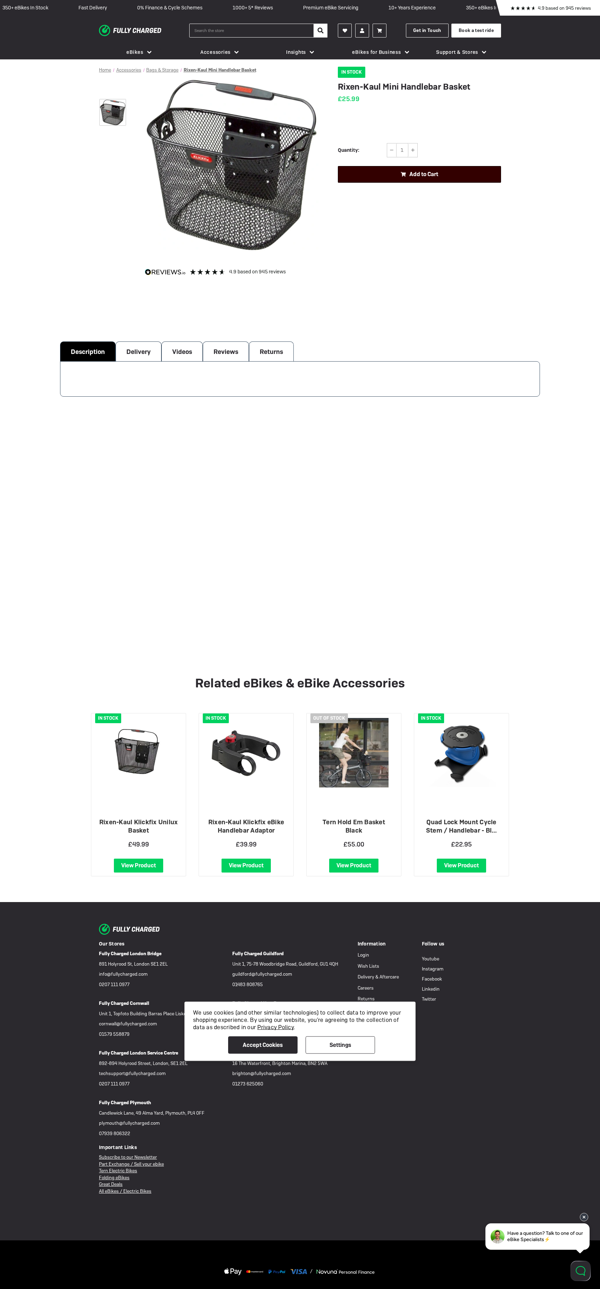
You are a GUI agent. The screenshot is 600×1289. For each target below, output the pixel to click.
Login (363, 955)
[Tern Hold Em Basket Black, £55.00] (354, 752)
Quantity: (348, 150)
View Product (138, 865)
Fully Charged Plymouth (125, 1103)
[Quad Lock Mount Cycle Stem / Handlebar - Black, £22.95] (461, 752)
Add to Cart (423, 174)
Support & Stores (457, 52)
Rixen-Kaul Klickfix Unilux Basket (138, 826)
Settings (340, 1044)
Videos (182, 352)
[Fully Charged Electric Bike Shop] (144, 30)
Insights (296, 52)
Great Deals (111, 1184)
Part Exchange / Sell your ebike (131, 1164)
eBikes (134, 52)
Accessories (215, 52)
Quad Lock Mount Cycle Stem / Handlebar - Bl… (461, 826)
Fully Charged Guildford (258, 954)
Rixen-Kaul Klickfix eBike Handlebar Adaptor (246, 826)
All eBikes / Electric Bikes (125, 1191)
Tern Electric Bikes (118, 1171)
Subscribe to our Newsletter (128, 1157)
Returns (271, 352)
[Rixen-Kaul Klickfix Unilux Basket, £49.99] (139, 752)
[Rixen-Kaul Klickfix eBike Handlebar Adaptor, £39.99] (246, 752)
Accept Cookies (263, 1044)
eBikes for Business (376, 52)
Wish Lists (368, 966)
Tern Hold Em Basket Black (354, 826)
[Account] (345, 31)
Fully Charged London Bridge (130, 954)
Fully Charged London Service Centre (138, 1053)
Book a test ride (476, 30)
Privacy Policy (275, 1027)
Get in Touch (427, 30)
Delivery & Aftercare (378, 977)
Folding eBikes (114, 1178)
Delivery (138, 352)
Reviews (226, 352)
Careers (366, 988)
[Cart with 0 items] (379, 31)
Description (88, 352)
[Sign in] (362, 31)
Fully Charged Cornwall (124, 1003)
